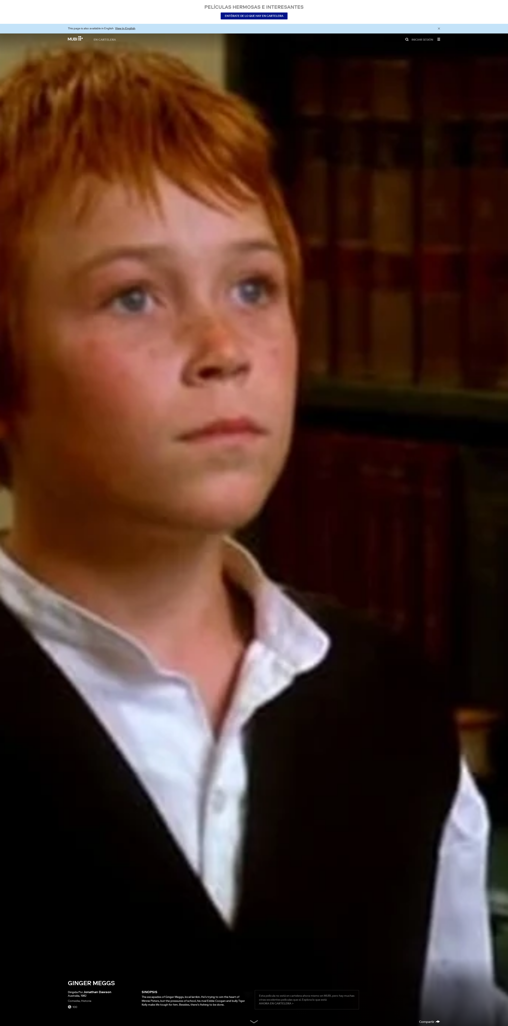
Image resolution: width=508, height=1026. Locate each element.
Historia (86, 1001)
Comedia (74, 1001)
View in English (125, 28)
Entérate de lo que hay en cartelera (254, 16)
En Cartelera (105, 39)
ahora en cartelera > (276, 1003)
